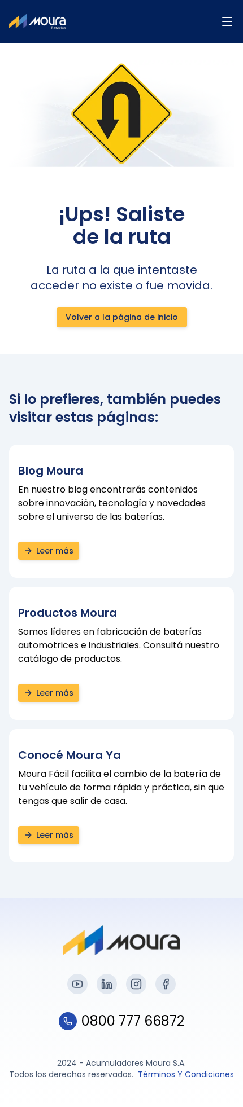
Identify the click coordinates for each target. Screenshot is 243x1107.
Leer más (54, 550)
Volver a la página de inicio (122, 317)
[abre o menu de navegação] (227, 21)
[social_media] (77, 984)
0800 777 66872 (132, 1021)
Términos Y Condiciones (186, 1074)
